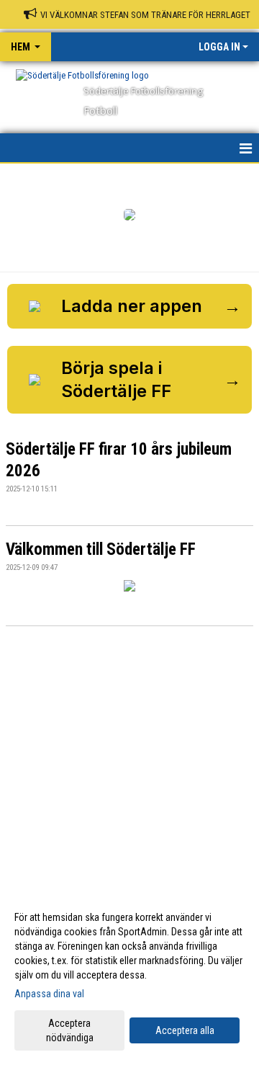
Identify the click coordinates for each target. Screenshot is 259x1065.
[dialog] (129, 976)
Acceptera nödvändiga (70, 1030)
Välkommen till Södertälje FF (101, 549)
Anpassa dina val (49, 993)
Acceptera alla (184, 1030)
